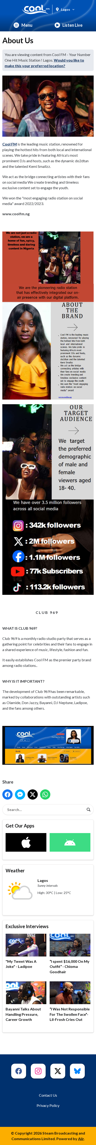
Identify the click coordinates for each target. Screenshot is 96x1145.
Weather (15, 870)
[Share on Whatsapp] (45, 794)
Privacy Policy (48, 1105)
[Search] (88, 809)
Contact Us (48, 1095)
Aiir (81, 1138)
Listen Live (72, 25)
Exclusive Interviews (27, 926)
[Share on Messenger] (20, 794)
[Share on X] (32, 794)
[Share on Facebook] (7, 794)
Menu (26, 25)
